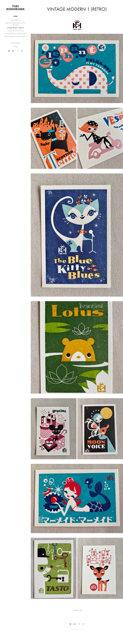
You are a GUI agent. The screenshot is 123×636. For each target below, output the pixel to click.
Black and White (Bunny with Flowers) (15, 24)
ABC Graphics (15, 20)
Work (15, 16)
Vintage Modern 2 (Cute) (15, 31)
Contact (15, 47)
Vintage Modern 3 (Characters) (15, 33)
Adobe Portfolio (80, 629)
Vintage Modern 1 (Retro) (15, 28)
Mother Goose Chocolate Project (15, 36)
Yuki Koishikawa (15, 7)
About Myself (15, 43)
